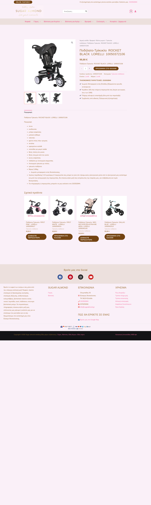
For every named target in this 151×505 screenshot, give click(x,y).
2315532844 (133, 2)
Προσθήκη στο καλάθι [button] (61, 237)
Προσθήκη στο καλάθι (106, 68)
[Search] (86, 11)
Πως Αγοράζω (120, 293)
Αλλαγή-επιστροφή (121, 301)
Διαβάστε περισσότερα (34, 237)
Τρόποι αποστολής (121, 298)
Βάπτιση (51, 295)
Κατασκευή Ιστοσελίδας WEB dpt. (126, 334)
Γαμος (50, 293)
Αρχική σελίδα (84, 40)
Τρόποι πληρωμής (121, 295)
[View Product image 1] (30, 98)
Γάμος (59, 334)
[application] (40, 21)
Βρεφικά (92, 40)
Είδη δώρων (72, 334)
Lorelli (87, 76)
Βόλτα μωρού (100, 40)
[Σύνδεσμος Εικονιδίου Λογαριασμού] (135, 11)
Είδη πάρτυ (81, 334)
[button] (23, 2)
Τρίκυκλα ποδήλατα (117, 74)
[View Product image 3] (56, 98)
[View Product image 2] (43, 98)
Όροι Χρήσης (119, 307)
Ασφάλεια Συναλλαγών (123, 304)
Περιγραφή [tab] (28, 112)
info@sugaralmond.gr (87, 307)
